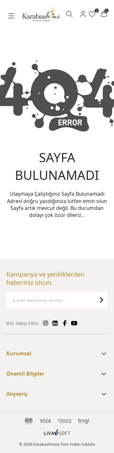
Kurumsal (18, 353)
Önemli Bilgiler (25, 373)
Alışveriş (17, 393)
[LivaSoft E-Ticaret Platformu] (57, 435)
